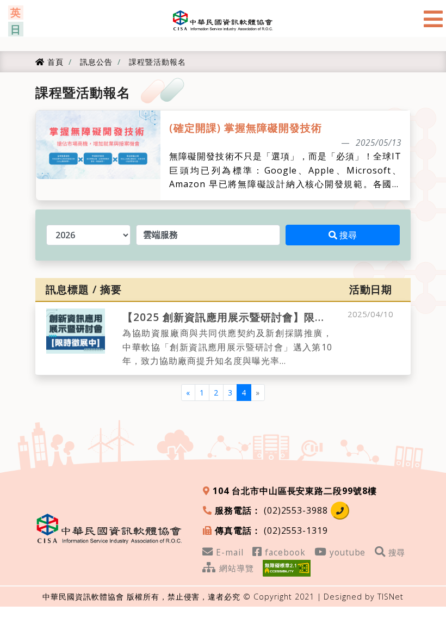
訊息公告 (95, 62)
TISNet (390, 596)
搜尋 (347, 235)
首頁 (54, 62)
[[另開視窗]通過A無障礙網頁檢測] (286, 567)
